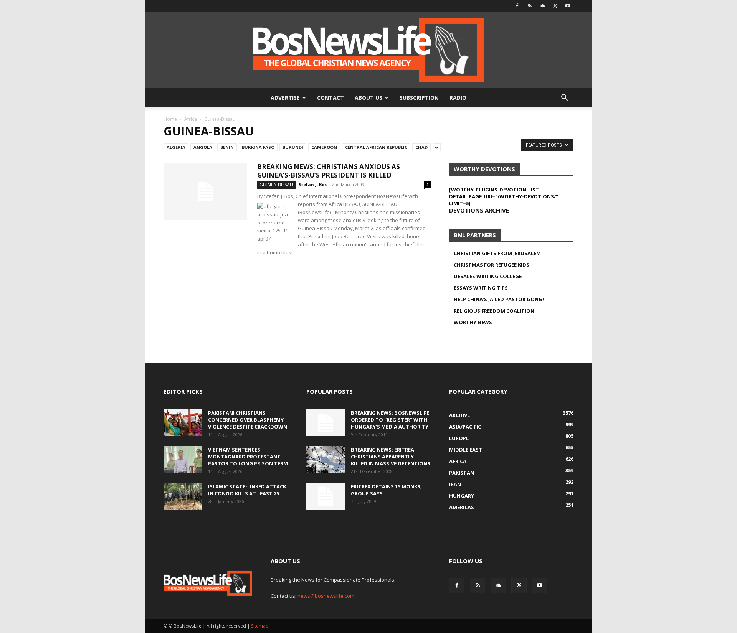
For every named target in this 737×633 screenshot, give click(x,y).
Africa (190, 119)
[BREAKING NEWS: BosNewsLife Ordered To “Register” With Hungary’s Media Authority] (325, 422)
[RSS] (529, 6)
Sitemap (260, 626)
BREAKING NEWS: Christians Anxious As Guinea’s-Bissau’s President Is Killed (328, 171)
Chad (421, 147)
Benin (227, 147)
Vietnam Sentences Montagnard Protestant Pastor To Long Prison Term (248, 456)
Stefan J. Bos (313, 184)
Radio (457, 97)
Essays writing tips (481, 287)
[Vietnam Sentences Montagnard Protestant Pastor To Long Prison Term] (183, 459)
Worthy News (473, 322)
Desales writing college (488, 276)
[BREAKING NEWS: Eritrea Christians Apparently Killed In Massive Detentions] (325, 459)
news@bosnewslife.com (325, 595)
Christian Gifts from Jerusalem (497, 253)
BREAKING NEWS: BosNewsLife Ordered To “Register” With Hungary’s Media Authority (390, 419)
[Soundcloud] (542, 6)
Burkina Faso (258, 147)
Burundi (293, 147)
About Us (368, 97)
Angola (202, 147)
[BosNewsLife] (368, 50)
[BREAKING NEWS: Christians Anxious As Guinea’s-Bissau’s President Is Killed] (205, 191)
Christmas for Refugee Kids (491, 264)
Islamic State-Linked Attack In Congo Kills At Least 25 (247, 490)
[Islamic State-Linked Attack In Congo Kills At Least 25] (183, 496)
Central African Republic (376, 147)
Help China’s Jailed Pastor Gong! (499, 299)
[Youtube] (567, 6)
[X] (555, 6)
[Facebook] (517, 6)
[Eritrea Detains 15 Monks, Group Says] (325, 496)
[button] (564, 98)
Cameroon (324, 147)
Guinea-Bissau (276, 184)
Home (170, 119)
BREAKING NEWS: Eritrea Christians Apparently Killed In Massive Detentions (390, 456)
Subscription (419, 97)
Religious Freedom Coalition (494, 310)
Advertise (285, 97)
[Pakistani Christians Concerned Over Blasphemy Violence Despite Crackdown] (183, 422)
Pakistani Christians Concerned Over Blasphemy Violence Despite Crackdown (247, 419)
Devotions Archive (479, 210)
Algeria (176, 147)
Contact (330, 97)
